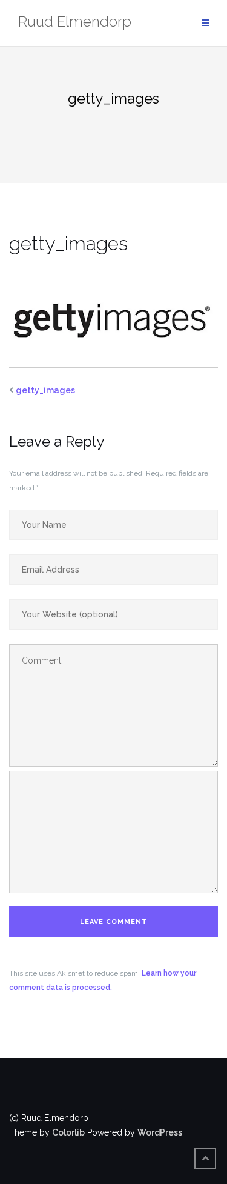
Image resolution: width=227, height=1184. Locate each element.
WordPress (159, 1132)
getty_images (45, 390)
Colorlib (68, 1132)
